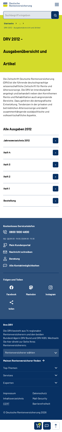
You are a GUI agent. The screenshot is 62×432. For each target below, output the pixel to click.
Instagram (51, 294)
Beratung (14, 258)
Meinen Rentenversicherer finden (22, 360)
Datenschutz (40, 393)
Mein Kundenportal (19, 244)
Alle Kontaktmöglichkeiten (24, 265)
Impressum (9, 393)
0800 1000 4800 (19, 232)
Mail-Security (40, 398)
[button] (47, 426)
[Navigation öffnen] (57, 4)
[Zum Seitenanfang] (56, 426)
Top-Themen (10, 368)
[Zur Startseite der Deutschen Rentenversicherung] (17, 4)
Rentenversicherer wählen (20, 352)
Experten (8, 383)
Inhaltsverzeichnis (13, 398)
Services (8, 375)
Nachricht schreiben (20, 251)
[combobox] (27, 15)
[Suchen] (55, 15)
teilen (11, 308)
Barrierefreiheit (41, 403)
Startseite (9, 23)
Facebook (11, 294)
